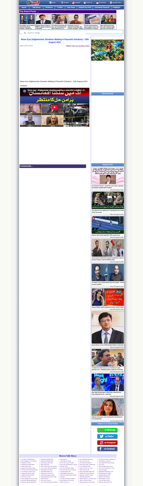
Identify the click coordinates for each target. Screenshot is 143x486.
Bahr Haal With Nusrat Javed (106, 466)
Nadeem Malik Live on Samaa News (88, 478)
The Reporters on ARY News (28, 471)
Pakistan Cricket (64, 466)
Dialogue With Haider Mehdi (27, 473)
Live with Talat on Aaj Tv (104, 480)
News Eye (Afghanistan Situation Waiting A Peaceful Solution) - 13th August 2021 (55, 40)
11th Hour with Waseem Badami (67, 478)
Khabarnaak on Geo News (47, 473)
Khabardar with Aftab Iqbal (47, 459)
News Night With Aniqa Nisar (86, 459)
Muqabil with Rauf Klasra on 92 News (106, 472)
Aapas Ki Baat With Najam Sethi (86, 471)
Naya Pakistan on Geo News (67, 480)
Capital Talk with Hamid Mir (27, 475)
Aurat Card (101, 464)
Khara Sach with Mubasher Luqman (68, 464)
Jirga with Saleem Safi (65, 471)
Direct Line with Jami (84, 461)
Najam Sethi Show (45, 464)
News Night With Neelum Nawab (106, 462)
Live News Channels (102, 7)
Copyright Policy (116, 2)
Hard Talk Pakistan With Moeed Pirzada (28, 480)
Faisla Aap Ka (63, 459)
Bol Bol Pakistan (44, 478)
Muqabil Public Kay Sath (104, 475)
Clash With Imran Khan (65, 461)
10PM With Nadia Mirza (84, 476)
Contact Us (89, 2)
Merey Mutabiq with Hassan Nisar (29, 478)
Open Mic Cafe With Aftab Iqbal (28, 482)
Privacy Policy (102, 2)
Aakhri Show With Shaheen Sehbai (68, 475)
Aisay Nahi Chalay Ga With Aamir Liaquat (87, 465)
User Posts (71, 7)
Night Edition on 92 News (47, 469)
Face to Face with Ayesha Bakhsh (49, 468)
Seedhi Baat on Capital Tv (105, 461)
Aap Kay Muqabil (103, 469)
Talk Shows (36, 7)
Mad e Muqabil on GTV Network (28, 461)
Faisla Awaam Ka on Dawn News (87, 482)
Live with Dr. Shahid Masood (28, 459)
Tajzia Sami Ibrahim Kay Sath (47, 475)
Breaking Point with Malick (105, 473)
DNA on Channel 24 (64, 482)
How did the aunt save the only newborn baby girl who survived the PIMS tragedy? (108, 27)
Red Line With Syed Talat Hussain (49, 466)
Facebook (66, 2)
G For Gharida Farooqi (84, 466)
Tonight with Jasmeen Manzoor (86, 473)
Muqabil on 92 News (26, 462)
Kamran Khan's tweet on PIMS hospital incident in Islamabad (43, 27)
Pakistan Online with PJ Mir (105, 482)
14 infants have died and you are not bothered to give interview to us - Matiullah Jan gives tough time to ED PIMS (59, 27)
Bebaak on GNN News (104, 476)
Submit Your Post (85, 7)
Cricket (59, 7)
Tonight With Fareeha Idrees (66, 473)
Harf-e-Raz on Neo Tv (46, 480)
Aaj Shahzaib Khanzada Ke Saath (49, 476)
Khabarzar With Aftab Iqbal (47, 461)
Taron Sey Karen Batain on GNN (106, 468)
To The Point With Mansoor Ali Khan (49, 482)
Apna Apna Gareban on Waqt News (107, 459)
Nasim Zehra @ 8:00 (84, 469)
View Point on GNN (25, 476)
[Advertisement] (54, 65)
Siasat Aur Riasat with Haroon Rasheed (28, 468)
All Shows (49, 7)
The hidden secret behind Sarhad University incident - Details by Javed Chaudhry (27, 27)
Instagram (77, 2)
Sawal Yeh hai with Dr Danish (86, 475)
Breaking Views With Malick (27, 464)
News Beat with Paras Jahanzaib (68, 469)
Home (24, 7)
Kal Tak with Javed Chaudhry (67, 462)
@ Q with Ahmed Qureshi (85, 462)
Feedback (116, 7)
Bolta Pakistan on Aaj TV (104, 478)
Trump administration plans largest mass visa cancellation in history (92, 27)
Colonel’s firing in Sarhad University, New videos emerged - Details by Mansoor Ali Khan (75, 27)
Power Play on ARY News (47, 462)
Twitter (54, 2)
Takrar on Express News (85, 480)
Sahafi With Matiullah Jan (46, 471)
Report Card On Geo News (85, 468)
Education (62, 476)
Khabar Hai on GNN (26, 466)
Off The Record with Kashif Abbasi (29, 469)
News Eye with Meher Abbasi (81, 46)
